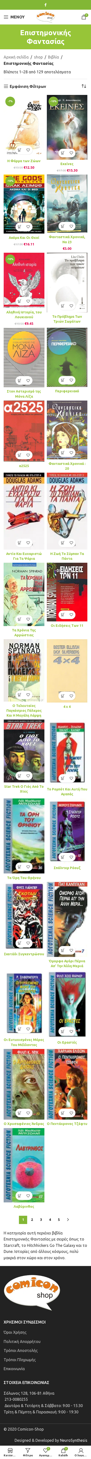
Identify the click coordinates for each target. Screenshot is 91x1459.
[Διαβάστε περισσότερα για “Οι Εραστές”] (62, 1031)
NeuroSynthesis (73, 1440)
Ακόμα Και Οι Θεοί (24, 238)
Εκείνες (67, 164)
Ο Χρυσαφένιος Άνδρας (24, 1124)
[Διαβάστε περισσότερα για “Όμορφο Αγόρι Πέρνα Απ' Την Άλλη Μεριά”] (62, 950)
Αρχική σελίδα (16, 57)
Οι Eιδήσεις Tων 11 (67, 626)
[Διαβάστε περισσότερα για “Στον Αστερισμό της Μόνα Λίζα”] (20, 380)
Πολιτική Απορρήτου (22, 1341)
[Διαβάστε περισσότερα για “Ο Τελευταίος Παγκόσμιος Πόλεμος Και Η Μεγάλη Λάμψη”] (20, 695)
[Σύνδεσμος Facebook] (45, 5)
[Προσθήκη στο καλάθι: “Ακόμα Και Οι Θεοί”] (20, 227)
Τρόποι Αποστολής (21, 1350)
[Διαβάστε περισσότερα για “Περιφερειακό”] (62, 380)
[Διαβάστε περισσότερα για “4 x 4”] (62, 696)
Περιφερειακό (67, 391)
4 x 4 (67, 707)
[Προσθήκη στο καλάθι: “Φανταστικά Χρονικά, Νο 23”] (62, 226)
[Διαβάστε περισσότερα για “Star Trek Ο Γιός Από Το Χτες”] (20, 775)
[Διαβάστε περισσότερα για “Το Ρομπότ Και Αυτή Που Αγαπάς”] (62, 778)
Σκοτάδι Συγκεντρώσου (24, 954)
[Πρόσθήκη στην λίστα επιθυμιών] (28, 150)
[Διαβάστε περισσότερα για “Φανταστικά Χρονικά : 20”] (62, 452)
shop (38, 57)
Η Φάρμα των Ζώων (24, 161)
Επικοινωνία (14, 1369)
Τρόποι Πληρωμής (20, 1359)
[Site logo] (45, 16)
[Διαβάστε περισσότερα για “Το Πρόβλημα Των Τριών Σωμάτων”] (62, 306)
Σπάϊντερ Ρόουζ (67, 868)
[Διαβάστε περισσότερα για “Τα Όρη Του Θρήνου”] (20, 867)
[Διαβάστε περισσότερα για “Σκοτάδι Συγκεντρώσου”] (20, 943)
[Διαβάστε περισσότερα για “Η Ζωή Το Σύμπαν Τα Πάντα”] (62, 543)
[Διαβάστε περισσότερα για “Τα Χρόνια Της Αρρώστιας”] (20, 619)
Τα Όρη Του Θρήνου (24, 878)
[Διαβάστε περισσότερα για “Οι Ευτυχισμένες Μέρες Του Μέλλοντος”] (20, 1029)
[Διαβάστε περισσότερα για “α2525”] (20, 455)
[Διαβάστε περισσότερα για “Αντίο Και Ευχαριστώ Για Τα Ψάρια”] (20, 543)
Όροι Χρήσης (15, 1332)
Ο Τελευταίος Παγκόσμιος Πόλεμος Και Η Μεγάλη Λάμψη (24, 710)
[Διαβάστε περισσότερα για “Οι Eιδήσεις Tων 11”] (62, 615)
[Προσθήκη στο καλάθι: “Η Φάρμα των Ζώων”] (20, 150)
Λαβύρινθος (24, 1206)
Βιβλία (53, 57)
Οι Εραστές (67, 1042)
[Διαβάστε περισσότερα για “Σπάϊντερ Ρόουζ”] (62, 857)
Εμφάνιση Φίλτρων (28, 86)
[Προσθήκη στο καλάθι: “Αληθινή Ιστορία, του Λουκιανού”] (20, 301)
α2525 (24, 466)
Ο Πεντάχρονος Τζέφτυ (67, 1124)
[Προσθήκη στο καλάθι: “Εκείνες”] (62, 153)
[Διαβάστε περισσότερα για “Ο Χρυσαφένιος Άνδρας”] (20, 1113)
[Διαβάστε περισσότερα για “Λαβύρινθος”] (20, 1195)
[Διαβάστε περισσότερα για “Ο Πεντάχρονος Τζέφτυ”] (62, 1113)
